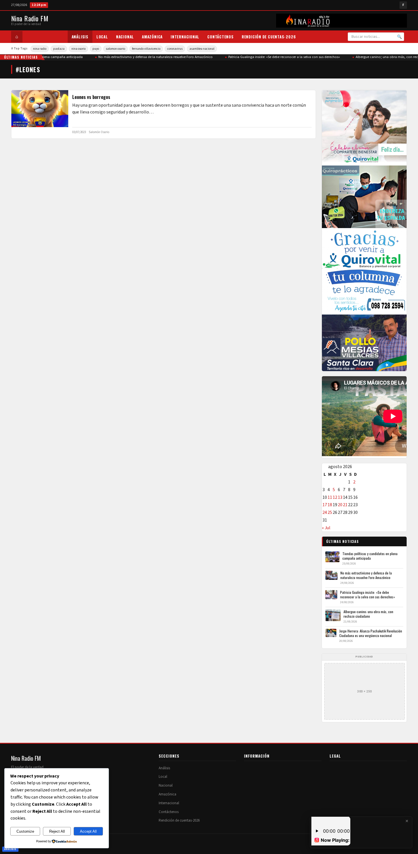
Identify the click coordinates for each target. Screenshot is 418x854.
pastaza (59, 49)
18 (330, 505)
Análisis (80, 37)
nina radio (39, 49)
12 (335, 497)
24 (324, 512)
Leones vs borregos (91, 97)
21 (345, 505)
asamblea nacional (201, 49)
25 (330, 512)
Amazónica (152, 37)
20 (340, 505)
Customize (25, 831)
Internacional (185, 37)
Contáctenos (220, 37)
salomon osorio (115, 49)
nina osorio (78, 49)
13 (340, 497)
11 (330, 497)
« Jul (326, 528)
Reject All (57, 831)
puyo (95, 49)
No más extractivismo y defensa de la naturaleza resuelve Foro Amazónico (152, 56)
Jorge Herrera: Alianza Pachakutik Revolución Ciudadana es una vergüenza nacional (370, 633)
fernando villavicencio (146, 49)
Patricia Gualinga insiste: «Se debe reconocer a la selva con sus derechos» (280, 56)
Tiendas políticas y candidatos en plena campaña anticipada (370, 556)
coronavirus (175, 49)
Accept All (88, 831)
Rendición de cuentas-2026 (269, 37)
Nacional (125, 37)
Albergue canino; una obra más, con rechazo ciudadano (368, 614)
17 (324, 505)
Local (102, 37)
